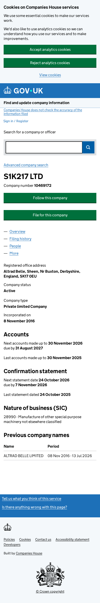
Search (88, 147)
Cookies (25, 539)
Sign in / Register (15, 121)
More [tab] (13, 253)
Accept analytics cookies (50, 49)
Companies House (29, 553)
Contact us (43, 539)
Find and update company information (36, 102)
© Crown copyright (50, 591)
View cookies (50, 75)
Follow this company (50, 198)
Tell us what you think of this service (31, 498)
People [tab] (15, 246)
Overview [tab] (17, 231)
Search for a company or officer (30, 132)
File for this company (50, 215)
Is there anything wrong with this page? (34, 507)
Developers (12, 544)
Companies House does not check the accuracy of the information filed (43, 112)
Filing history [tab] (20, 238)
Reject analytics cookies (50, 62)
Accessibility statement (72, 539)
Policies (9, 539)
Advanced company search (26, 165)
